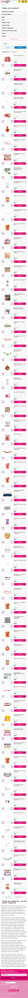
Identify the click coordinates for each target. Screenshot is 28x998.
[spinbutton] (7, 65)
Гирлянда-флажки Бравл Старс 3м (20, 407)
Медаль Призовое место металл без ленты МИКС (18, 98)
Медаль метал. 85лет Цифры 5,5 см (19, 224)
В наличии (8, 47)
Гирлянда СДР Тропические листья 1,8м (19, 855)
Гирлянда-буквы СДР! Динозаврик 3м (18, 350)
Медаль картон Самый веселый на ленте (18, 645)
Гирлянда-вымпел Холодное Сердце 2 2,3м (19, 799)
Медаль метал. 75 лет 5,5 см (19, 195)
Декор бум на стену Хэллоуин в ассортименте (19, 421)
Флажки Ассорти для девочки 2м (20, 687)
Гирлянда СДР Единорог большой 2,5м (18, 785)
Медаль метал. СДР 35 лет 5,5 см (20, 477)
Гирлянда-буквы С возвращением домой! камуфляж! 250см (18, 168)
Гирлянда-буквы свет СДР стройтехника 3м (19, 491)
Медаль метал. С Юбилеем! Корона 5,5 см (19, 631)
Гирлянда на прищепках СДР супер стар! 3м (19, 701)
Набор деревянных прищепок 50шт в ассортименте (20, 266)
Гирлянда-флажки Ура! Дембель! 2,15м (18, 70)
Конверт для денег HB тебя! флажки (19, 322)
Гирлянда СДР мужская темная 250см (20, 505)
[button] (12, 65)
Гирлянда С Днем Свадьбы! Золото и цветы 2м (19, 743)
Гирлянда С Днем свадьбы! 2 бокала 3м (19, 140)
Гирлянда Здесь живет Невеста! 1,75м (18, 238)
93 (16, 897)
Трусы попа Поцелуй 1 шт (19, 55)
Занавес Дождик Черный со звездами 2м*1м (19, 294)
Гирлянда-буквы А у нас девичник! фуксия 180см (18, 729)
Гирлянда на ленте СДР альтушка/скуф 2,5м (18, 84)
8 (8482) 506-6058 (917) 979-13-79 (14, 987)
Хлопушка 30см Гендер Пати (19, 392)
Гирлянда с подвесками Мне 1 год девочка (20, 336)
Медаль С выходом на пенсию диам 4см (20, 126)
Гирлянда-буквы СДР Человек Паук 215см (20, 771)
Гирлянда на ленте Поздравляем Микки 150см (19, 547)
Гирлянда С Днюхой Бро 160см (20, 560)
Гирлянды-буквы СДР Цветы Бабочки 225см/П (19, 827)
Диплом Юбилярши (17, 434)
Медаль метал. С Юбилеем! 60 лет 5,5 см (20, 757)
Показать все (20, 47)
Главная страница (5, 4)
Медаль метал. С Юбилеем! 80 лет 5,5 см (20, 603)
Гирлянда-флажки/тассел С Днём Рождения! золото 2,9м (19, 841)
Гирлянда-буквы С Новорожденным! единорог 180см (19, 673)
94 (19, 897)
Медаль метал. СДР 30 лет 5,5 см (20, 463)
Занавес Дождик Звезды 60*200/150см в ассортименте (19, 617)
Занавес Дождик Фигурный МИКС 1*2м (19, 252)
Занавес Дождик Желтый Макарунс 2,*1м (19, 715)
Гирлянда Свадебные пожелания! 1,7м (18, 589)
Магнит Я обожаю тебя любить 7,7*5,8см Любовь (20, 112)
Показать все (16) (14, 39)
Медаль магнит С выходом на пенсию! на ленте (19, 365)
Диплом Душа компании (18, 812)
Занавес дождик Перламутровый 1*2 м (18, 379)
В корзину (20, 65)
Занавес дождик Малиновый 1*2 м (19, 519)
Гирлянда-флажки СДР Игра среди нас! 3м (19, 533)
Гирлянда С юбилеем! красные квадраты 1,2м (20, 449)
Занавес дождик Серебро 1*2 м (20, 280)
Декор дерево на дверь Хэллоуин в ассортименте (19, 308)
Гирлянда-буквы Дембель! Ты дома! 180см (19, 154)
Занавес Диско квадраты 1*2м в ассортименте (20, 182)
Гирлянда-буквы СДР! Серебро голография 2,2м (20, 210)
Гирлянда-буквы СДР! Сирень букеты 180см (19, 869)
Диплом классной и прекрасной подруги (18, 883)
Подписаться (14, 977)
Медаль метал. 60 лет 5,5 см (19, 658)
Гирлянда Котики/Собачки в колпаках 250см (19, 575)
